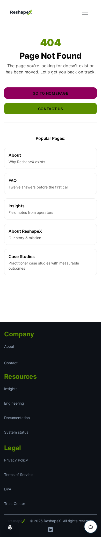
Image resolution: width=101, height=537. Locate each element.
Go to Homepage (50, 93)
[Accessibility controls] (10, 527)
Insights (10, 389)
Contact (11, 363)
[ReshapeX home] (21, 12)
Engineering (14, 403)
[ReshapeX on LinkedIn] (50, 529)
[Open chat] (90, 526)
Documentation (17, 417)
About (9, 346)
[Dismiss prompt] (96, 465)
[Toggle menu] (85, 12)
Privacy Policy (15, 460)
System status (16, 432)
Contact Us (50, 109)
